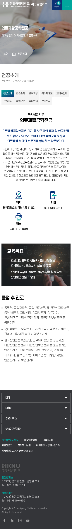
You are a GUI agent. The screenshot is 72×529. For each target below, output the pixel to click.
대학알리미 (48, 440)
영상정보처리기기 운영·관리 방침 (17, 451)
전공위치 (46, 101)
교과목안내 (61, 93)
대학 (7, 397)
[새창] (4, 521)
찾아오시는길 (24, 445)
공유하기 (5, 54)
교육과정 (33, 93)
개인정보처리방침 (9, 440)
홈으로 (14, 54)
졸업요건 (20, 101)
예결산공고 (6, 445)
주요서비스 (11, 418)
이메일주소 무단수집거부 (48, 445)
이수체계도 (46, 93)
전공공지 (7, 101)
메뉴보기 (67, 5)
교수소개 (20, 93)
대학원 (8, 408)
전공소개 (22, 53)
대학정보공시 (30, 440)
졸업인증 (33, 101)
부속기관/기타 (12, 428)
